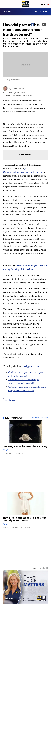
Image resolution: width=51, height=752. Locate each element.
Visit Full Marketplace (39, 417)
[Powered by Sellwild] (44, 568)
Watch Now (43, 4)
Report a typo (10, 400)
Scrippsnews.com (31, 366)
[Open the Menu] (4, 4)
